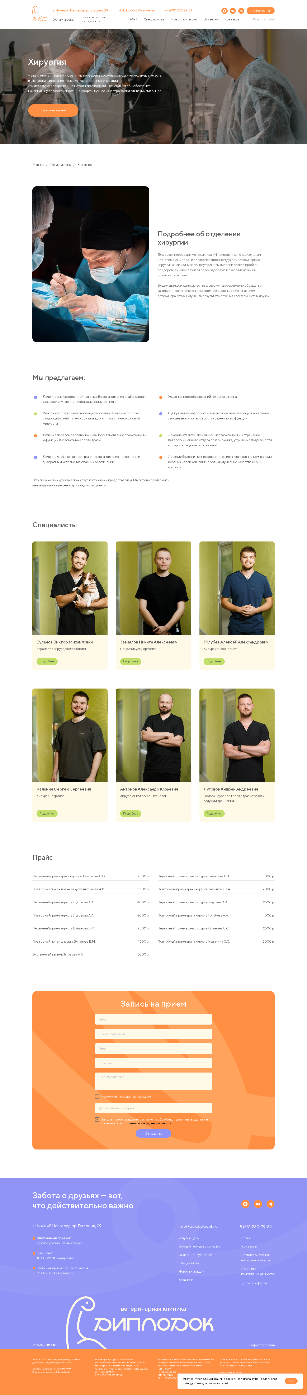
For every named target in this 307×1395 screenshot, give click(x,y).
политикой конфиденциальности (148, 1123)
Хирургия (84, 165)
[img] (241, 11)
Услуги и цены (60, 165)
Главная (38, 165)
